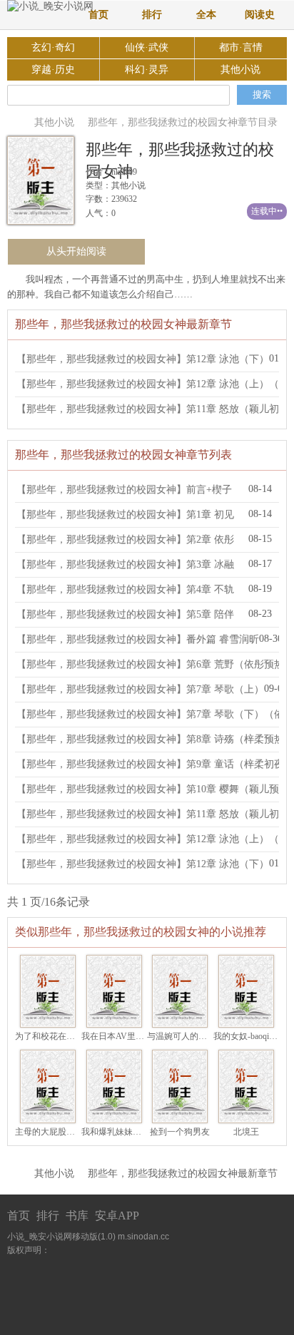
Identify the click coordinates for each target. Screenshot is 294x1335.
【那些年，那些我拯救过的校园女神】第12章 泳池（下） (142, 359)
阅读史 (260, 14)
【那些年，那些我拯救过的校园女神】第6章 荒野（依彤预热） (155, 664)
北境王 (246, 1132)
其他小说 (240, 69)
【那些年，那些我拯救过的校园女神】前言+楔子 (124, 489)
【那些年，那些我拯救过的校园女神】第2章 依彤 (125, 539)
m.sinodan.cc (143, 1237)
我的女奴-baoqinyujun (253, 1036)
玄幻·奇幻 (53, 47)
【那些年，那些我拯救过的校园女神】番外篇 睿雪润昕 (137, 639)
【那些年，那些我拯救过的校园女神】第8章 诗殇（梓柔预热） (155, 739)
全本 (206, 14)
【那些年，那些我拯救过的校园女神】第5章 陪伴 (125, 614)
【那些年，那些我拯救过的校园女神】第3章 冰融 (125, 564)
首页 (98, 14)
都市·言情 (241, 47)
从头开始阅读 (76, 251)
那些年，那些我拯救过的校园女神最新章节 (183, 1173)
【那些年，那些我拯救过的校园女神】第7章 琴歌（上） (140, 689)
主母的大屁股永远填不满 (62, 1132)
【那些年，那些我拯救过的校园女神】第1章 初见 (125, 514)
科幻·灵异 (146, 69)
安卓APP (117, 1215)
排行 (152, 14)
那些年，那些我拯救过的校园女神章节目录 (183, 122)
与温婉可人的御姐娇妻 (190, 1036)
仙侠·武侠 (146, 47)
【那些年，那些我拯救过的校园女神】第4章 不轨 (125, 589)
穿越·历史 (53, 69)
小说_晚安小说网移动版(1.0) (61, 1237)
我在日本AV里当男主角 (125, 1036)
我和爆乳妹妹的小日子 (124, 1132)
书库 (77, 1215)
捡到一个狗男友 (180, 1132)
